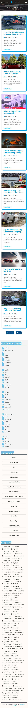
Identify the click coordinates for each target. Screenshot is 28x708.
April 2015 (6, 683)
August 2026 (7, 546)
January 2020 (18, 616)
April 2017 (6, 655)
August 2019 (7, 623)
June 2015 (6, 681)
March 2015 (15, 683)
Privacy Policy (22, 704)
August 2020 (7, 609)
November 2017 (19, 646)
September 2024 (18, 572)
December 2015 (8, 674)
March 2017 (15, 655)
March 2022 (16, 586)
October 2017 (7, 648)
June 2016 (6, 667)
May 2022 (15, 583)
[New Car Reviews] (14, 492)
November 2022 (8, 581)
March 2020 (16, 614)
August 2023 (7, 579)
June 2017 (6, 653)
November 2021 (19, 590)
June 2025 (6, 563)
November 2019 (19, 618)
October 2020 (7, 607)
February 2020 (7, 616)
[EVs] (14, 467)
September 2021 (18, 593)
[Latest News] (14, 477)
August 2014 (7, 693)
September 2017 (18, 648)
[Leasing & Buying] (14, 482)
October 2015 (7, 676)
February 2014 (7, 700)
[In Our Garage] (14, 472)
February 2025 (7, 567)
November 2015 (19, 674)
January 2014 (18, 700)
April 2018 (6, 642)
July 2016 (16, 665)
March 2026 (16, 551)
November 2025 (20, 556)
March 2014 (15, 697)
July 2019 (16, 623)
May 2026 (15, 549)
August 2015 (7, 679)
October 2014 (7, 690)
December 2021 (8, 590)
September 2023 (18, 577)
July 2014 (16, 693)
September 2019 (18, 621)
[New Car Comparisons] (14, 487)
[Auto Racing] (14, 463)
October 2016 (7, 662)
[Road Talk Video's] (14, 511)
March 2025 (16, 565)
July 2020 (16, 609)
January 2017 (17, 658)
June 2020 (6, 611)
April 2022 (6, 586)
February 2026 (7, 553)
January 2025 (18, 567)
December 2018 (8, 632)
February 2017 (7, 658)
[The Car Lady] (14, 530)
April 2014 (6, 697)
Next (19, 333)
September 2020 (18, 607)
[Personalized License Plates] (14, 496)
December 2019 (8, 618)
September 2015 (18, 676)
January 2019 (18, 630)
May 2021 (15, 597)
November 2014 (19, 688)
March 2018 (15, 642)
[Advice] (14, 458)
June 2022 (6, 583)
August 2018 (7, 637)
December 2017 (8, 646)
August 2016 (7, 665)
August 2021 (7, 595)
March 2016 (15, 669)
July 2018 (16, 637)
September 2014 (18, 690)
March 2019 (15, 628)
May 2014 (15, 695)
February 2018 (7, 644)
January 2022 (18, 588)
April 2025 (6, 565)
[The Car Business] (14, 526)
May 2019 (15, 625)
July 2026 (16, 546)
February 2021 (7, 602)
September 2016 (18, 662)
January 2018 (18, 644)
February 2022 (7, 588)
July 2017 (16, 651)
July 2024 (16, 574)
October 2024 (7, 572)
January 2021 (18, 602)
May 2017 (14, 653)
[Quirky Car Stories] (14, 501)
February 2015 (7, 686)
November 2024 (20, 570)
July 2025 (16, 560)
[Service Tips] (14, 521)
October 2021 (7, 593)
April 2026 (6, 551)
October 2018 (7, 635)
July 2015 (16, 679)
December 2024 (8, 570)
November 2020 (20, 604)
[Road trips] (14, 516)
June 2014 (6, 695)
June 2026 (6, 549)
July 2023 (16, 579)
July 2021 (16, 595)
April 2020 (6, 614)
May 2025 (15, 563)
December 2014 (8, 688)
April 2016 (6, 669)
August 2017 (7, 651)
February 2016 (7, 672)
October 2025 (7, 558)
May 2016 (15, 667)
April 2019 (6, 628)
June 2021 (6, 597)
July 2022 (18, 581)
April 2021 (6, 600)
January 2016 (18, 672)
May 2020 (15, 611)
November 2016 (19, 660)
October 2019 (7, 621)
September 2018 (18, 635)
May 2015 (15, 681)
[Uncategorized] (14, 535)
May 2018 (15, 639)
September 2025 (18, 558)
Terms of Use (14, 705)
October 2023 (7, 577)
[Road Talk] (14, 506)
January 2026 (18, 553)
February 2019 (7, 630)
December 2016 (8, 660)
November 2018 (19, 632)
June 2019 (6, 625)
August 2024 (7, 574)
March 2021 (15, 600)
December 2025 (8, 556)
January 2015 (18, 686)
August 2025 (7, 560)
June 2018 (6, 639)
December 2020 (8, 604)
